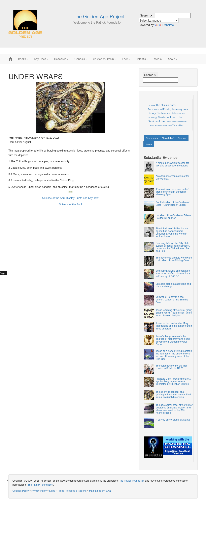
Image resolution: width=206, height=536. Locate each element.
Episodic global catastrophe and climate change (173, 285)
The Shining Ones (165, 105)
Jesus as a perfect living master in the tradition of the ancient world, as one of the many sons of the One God (174, 354)
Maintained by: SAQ (100, 490)
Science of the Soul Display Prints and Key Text (70, 197)
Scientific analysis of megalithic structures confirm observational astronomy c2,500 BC (173, 273)
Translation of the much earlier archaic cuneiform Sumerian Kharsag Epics (172, 191)
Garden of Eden (167, 117)
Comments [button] (152, 138)
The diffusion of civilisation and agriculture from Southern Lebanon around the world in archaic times (172, 232)
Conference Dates (167, 113)
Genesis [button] (79, 59)
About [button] (171, 59)
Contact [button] (182, 138)
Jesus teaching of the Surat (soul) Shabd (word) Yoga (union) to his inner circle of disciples (174, 312)
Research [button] (60, 59)
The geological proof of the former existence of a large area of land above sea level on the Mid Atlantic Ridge (174, 408)
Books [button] (22, 59)
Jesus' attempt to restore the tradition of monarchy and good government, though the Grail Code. (173, 340)
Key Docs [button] (40, 59)
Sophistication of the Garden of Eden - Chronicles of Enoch (172, 203)
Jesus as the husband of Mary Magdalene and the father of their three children (174, 325)
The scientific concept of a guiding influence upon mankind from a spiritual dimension (173, 394)
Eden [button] (125, 59)
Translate (168, 25)
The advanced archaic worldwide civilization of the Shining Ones (174, 259)
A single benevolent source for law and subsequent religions (172, 164)
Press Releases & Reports (72, 490)
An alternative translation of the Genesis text (173, 177)
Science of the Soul (70, 204)
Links (52, 490)
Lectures (151, 105)
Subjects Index (161, 126)
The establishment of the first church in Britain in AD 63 (171, 367)
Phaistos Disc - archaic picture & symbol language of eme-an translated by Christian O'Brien (173, 381)
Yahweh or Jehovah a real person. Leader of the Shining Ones (172, 299)
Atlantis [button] (141, 59)
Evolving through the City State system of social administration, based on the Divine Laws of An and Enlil (173, 247)
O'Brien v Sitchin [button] (103, 59)
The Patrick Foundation (131, 480)
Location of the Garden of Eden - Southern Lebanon (173, 216)
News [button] (149, 144)
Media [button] (158, 59)
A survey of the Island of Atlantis (173, 419)
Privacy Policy (39, 490)
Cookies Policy (20, 490)
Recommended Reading (159, 109)
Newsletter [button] (168, 138)
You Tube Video (175, 125)
